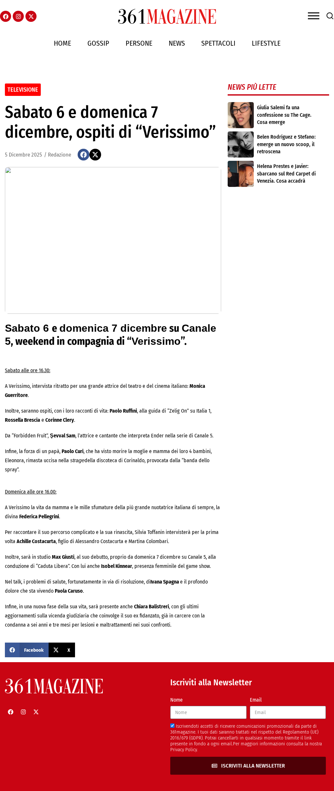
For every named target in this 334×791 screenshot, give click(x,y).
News (177, 43)
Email (256, 700)
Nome (176, 700)
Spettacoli (218, 43)
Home (62, 43)
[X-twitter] (31, 16)
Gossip (98, 43)
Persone (139, 43)
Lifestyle (266, 43)
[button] (83, 154)
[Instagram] (18, 16)
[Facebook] (5, 16)
